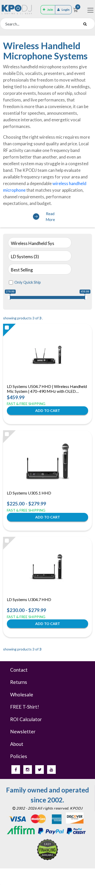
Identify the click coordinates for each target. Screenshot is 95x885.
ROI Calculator (26, 719)
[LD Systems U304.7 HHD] (47, 567)
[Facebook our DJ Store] (15, 769)
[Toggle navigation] (90, 10)
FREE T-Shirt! (24, 707)
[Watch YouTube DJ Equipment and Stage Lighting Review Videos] (51, 769)
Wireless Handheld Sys (32, 243)
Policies (18, 756)
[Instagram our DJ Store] (27, 769)
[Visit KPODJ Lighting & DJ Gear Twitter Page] (39, 769)
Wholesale (21, 694)
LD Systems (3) (25, 256)
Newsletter (22, 731)
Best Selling (22, 269)
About (16, 744)
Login (65, 9)
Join (50, 9)
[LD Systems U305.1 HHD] (47, 461)
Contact (19, 670)
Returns (18, 682)
